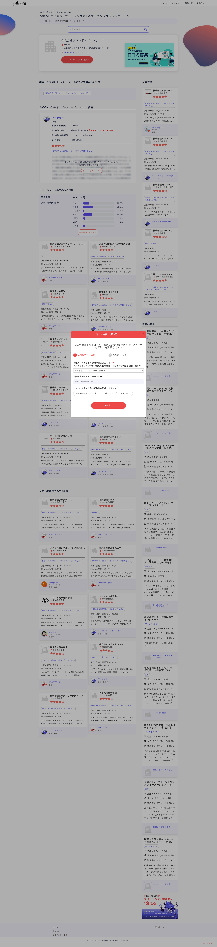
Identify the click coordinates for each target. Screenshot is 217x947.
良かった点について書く (87, 393)
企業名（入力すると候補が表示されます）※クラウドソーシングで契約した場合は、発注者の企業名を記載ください (107, 364)
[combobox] (108, 370)
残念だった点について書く (117, 393)
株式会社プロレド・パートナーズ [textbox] (89, 370)
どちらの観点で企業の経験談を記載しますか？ (95, 388)
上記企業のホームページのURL (87, 376)
